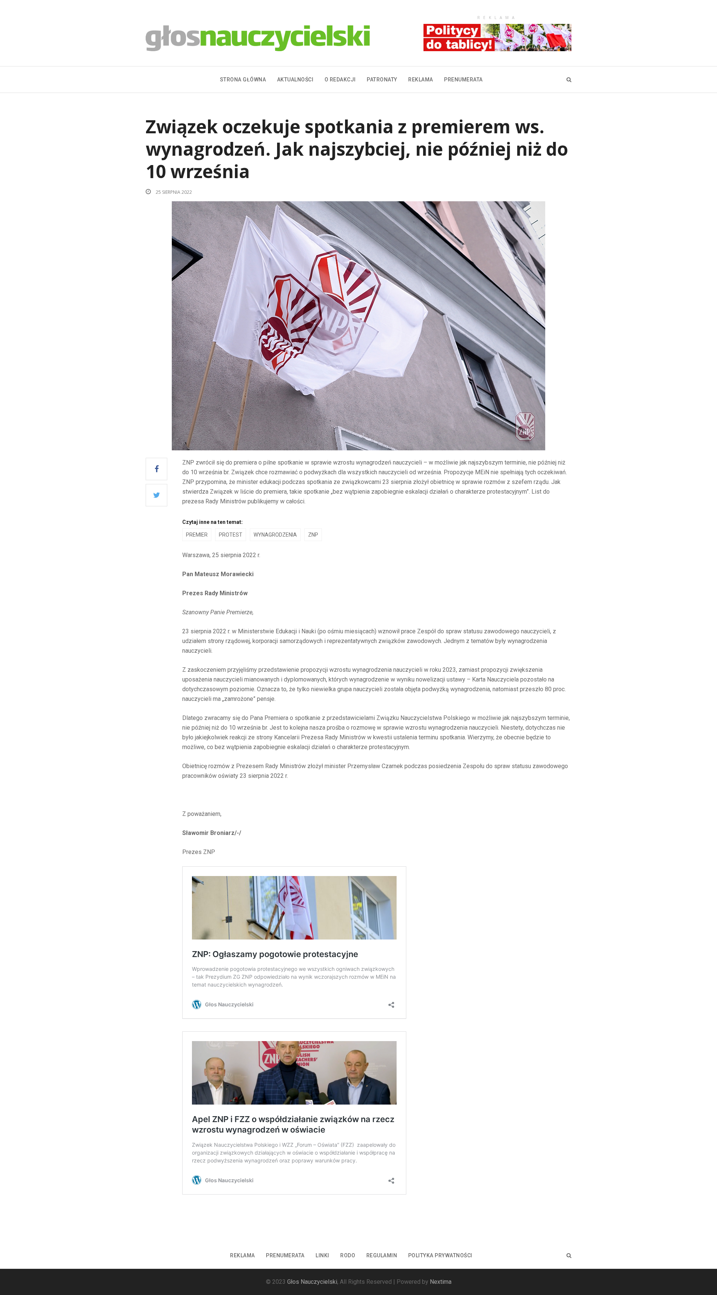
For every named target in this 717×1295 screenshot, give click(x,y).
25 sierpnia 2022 (173, 192)
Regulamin (381, 1255)
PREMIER (197, 535)
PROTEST (230, 535)
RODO (347, 1255)
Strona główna (243, 80)
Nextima (440, 1281)
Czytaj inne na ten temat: (212, 522)
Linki (322, 1255)
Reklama (420, 80)
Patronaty (382, 80)
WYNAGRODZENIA (275, 535)
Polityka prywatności (440, 1255)
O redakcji (340, 80)
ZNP (313, 535)
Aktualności (295, 80)
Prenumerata (463, 80)
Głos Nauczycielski (312, 1281)
